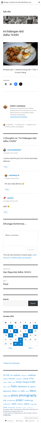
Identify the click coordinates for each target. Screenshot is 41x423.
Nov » (31, 348)
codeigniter (19, 379)
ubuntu (19, 408)
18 (25, 335)
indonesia (8, 127)
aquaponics (24, 375)
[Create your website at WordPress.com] (20, 2)
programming (11, 400)
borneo (12, 378)
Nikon (13, 127)
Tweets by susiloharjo (11, 363)
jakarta (32, 387)
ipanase (10, 198)
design (5, 382)
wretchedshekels (14, 150)
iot (28, 387)
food (8, 387)
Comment (31, 250)
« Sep (10, 348)
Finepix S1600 (28, 382)
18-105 (6, 375)
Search (6, 299)
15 (11, 335)
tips (5, 407)
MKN (23, 391)
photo (34, 124)
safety (26, 404)
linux (14, 390)
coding (25, 378)
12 (30, 331)
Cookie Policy (7, 415)
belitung (5, 379)
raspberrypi (28, 400)
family (19, 382)
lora (19, 391)
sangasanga (33, 404)
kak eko (7, 11)
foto (14, 386)
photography (20, 127)
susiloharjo (9, 124)
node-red (6, 396)
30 (15, 344)
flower (4, 387)
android (17, 375)
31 (20, 344)
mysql (27, 391)
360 (11, 375)
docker (10, 382)
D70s (31, 378)
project (19, 400)
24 (20, 339)
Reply (5, 167)
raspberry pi (6, 404)
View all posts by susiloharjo (18, 117)
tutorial (11, 407)
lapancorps (7, 391)
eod (14, 382)
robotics (20, 404)
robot (14, 403)
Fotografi (29, 124)
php (4, 400)
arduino (32, 375)
